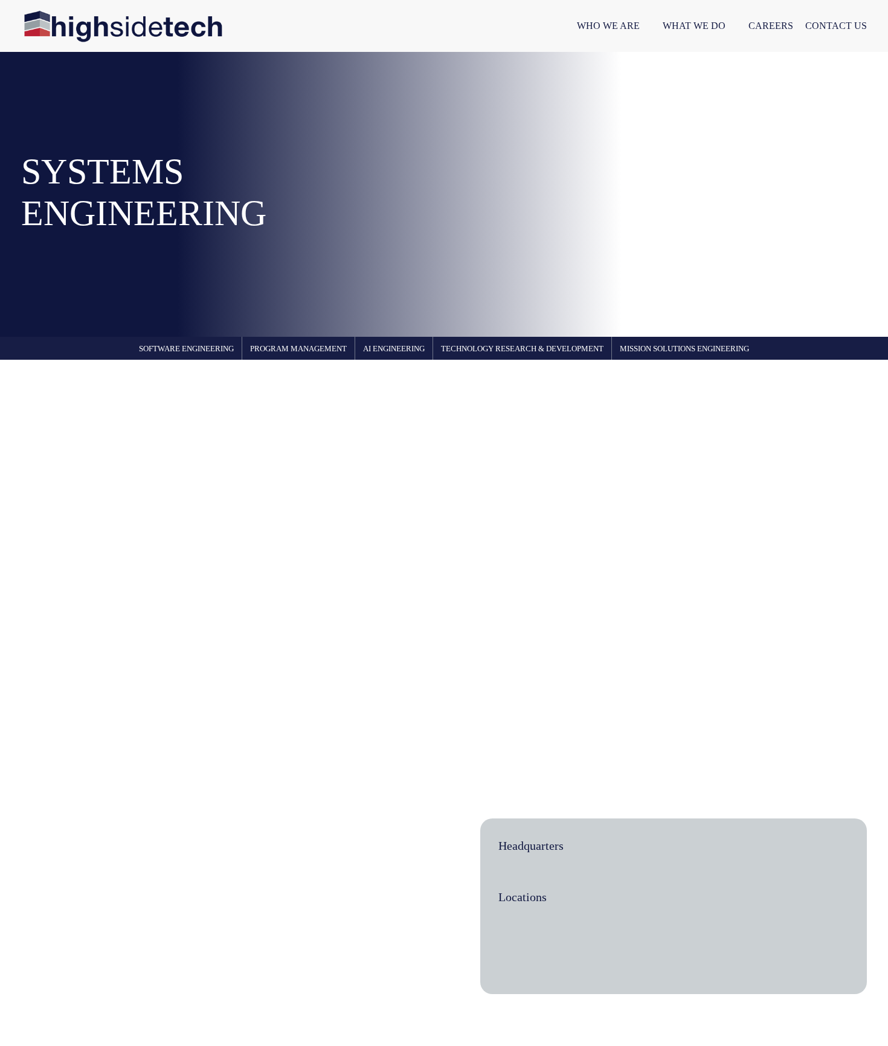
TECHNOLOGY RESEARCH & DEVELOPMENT (522, 348)
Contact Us (836, 26)
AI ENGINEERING (394, 348)
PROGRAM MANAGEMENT (298, 348)
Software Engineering (186, 348)
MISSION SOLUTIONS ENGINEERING (684, 348)
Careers (770, 26)
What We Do (694, 26)
